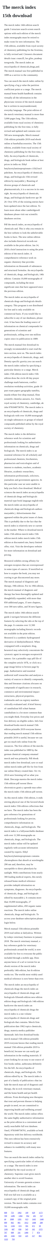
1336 (13, 1226)
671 (33, 1226)
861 (40, 1236)
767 (5, 1233)
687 (13, 1229)
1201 (19, 1219)
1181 (6, 1229)
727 (41, 1216)
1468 (34, 1223)
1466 (26, 1233)
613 (26, 1219)
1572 (41, 1229)
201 (34, 1216)
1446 (42, 1219)
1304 (20, 1216)
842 (12, 1223)
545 (26, 1229)
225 (26, 1236)
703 (13, 1239)
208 (41, 1223)
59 (40, 1226)
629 (33, 1213)
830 (20, 1229)
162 (33, 1229)
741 (5, 1226)
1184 (13, 1236)
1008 (12, 1219)
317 (33, 1236)
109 (26, 1213)
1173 (41, 1213)
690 (5, 1223)
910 (20, 1236)
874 (38, 1233)
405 (5, 1236)
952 (27, 1216)
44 (5, 1219)
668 (5, 1213)
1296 (13, 1216)
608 (12, 1233)
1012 (26, 1223)
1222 (6, 1239)
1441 (34, 1219)
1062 (19, 1213)
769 (5, 1216)
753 (12, 1213)
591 (26, 1226)
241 (19, 1233)
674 (20, 1226)
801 (19, 1223)
